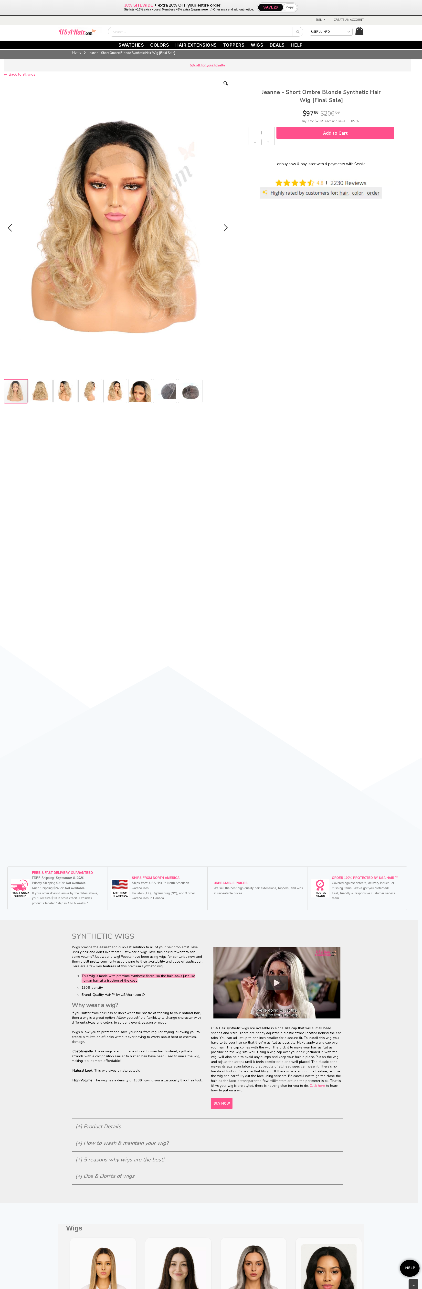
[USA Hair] (80, 32)
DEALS (277, 45)
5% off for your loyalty (207, 65)
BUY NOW (222, 1103)
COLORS (159, 45)
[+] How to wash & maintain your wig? (122, 1143)
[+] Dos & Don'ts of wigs (105, 1176)
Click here (317, 1085)
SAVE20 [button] (270, 7)
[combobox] (205, 32)
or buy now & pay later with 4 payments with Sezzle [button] (321, 164)
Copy (290, 7)
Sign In (321, 20)
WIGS (257, 45)
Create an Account (349, 20)
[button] (226, 87)
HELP (297, 45)
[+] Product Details (98, 1126)
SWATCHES (131, 45)
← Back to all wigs (19, 74)
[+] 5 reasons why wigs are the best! (119, 1159)
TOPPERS (234, 45)
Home (76, 52)
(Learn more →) (201, 9)
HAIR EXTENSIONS (196, 45)
